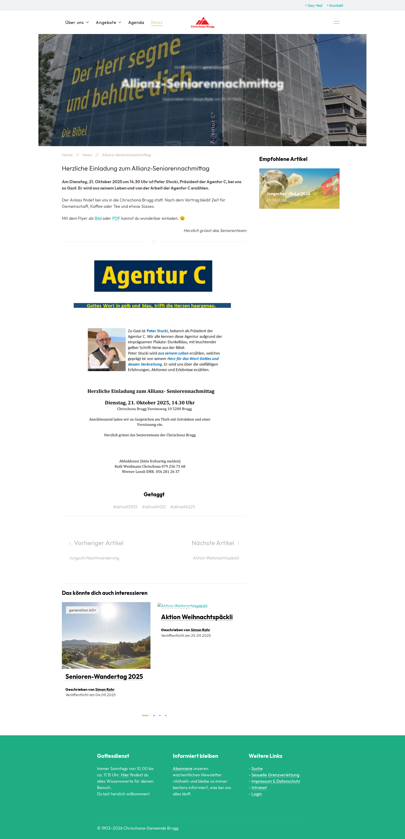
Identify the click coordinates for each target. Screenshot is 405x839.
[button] (337, 22)
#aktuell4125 (154, 506)
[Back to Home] (202, 22)
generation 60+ (216, 67)
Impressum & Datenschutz (275, 781)
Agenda (136, 22)
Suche (257, 768)
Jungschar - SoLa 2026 (288, 193)
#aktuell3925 (125, 506)
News (157, 22)
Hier (125, 775)
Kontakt (336, 5)
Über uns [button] (74, 22)
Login (256, 794)
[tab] (145, 715)
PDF (116, 218)
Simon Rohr (203, 99)
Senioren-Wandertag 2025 (104, 676)
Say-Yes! (315, 5)
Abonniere (182, 768)
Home (67, 154)
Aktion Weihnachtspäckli (197, 617)
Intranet (259, 787)
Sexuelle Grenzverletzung (275, 775)
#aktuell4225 (182, 506)
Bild (98, 218)
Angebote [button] (106, 22)
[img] (106, 635)
